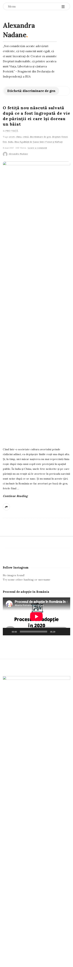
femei (65, 136)
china (19, 136)
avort (12, 136)
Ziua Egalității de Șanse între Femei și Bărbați (38, 141)
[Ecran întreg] (65, 631)
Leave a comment (37, 147)
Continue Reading (15, 496)
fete (5, 141)
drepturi (56, 136)
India (10, 141)
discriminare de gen (40, 136)
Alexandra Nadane (19, 30)
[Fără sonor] (59, 631)
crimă (26, 136)
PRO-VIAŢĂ (11, 130)
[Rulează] (8, 631)
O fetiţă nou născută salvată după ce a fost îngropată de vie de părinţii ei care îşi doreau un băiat (36, 116)
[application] (36, 616)
